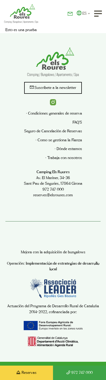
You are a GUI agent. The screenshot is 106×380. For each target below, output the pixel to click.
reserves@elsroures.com (53, 195)
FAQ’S (77, 122)
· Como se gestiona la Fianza (59, 140)
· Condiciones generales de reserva (54, 113)
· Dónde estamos (68, 149)
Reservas (29, 373)
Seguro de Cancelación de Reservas (53, 131)
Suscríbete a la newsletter (55, 88)
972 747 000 (82, 373)
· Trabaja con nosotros (63, 158)
